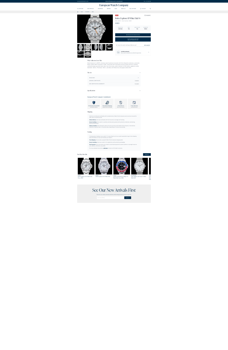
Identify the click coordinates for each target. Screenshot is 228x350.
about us (123, 8)
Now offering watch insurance (113, 1)
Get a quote (147, 45)
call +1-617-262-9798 (147, 1)
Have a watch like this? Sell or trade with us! (133, 39)
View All (147, 154)
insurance (100, 8)
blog (116, 8)
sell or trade (132, 8)
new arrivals (90, 8)
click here (105, 148)
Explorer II (87, 11)
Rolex (82, 11)
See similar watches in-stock (133, 34)
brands (109, 8)
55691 (93, 11)
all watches (80, 8)
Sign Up (127, 197)
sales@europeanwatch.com (82, 1)
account (144, 8)
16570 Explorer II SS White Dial (103, 176)
